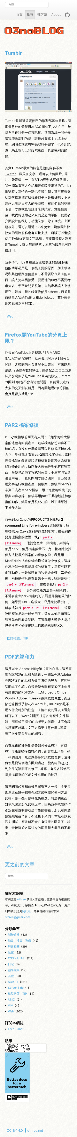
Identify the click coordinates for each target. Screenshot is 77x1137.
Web (10, 316)
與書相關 (14, 946)
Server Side (16, 987)
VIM (10, 1005)
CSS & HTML (16, 958)
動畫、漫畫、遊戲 (19, 940)
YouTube (21, 352)
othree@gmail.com (17, 917)
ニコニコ (61, 370)
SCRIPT (13, 982)
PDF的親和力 (19, 657)
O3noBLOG (34, 31)
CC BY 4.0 (15, 1130)
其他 (11, 976)
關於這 (26, 911)
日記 (11, 964)
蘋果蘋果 (14, 970)
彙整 (30, 14)
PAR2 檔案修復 (22, 425)
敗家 (11, 952)
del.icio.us (46, 297)
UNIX (11, 999)
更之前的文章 (19, 864)
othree (53, 292)
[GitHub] (67, 14)
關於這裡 (14, 934)
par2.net (21, 519)
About (56, 14)
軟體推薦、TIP (17, 638)
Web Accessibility (25, 669)
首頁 (19, 14)
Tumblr (13, 53)
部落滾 (42, 14)
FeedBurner (15, 1029)
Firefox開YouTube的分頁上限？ (36, 338)
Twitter (10, 174)
